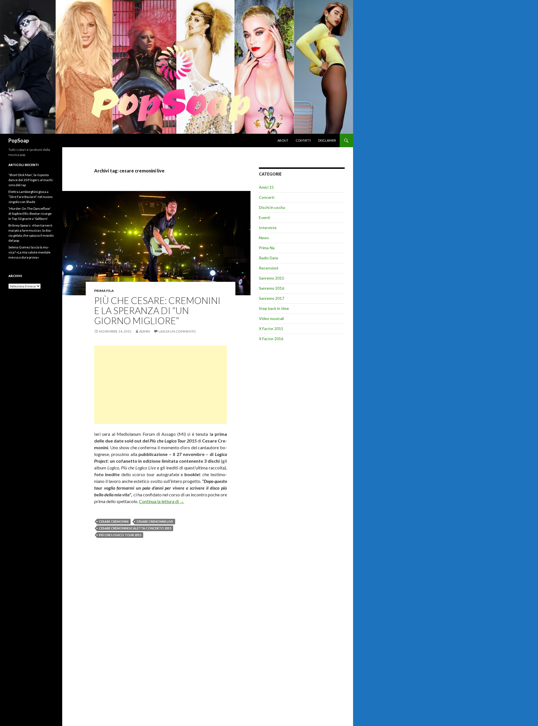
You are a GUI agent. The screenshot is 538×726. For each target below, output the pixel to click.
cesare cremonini (114, 521)
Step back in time (274, 308)
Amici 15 (266, 187)
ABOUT (282, 140)
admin (144, 331)
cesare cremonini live (154, 521)
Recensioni (268, 268)
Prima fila (104, 291)
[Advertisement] (160, 384)
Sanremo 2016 (271, 288)
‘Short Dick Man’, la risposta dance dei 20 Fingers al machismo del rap (31, 180)
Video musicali (271, 318)
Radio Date (268, 257)
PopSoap (18, 140)
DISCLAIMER (327, 140)
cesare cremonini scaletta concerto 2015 (135, 528)
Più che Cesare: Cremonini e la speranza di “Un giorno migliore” (157, 310)
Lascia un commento (177, 331)
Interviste (268, 227)
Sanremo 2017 (271, 298)
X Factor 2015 (271, 328)
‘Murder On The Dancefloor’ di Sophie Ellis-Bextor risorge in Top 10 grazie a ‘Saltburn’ (30, 213)
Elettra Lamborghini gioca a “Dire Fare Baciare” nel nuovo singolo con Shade (30, 197)
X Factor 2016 (271, 338)
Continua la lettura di (161, 501)
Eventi (264, 217)
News (264, 237)
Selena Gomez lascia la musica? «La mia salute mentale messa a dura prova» (29, 252)
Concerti (266, 197)
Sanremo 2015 (271, 278)
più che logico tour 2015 (120, 535)
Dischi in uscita (272, 207)
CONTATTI (303, 140)
